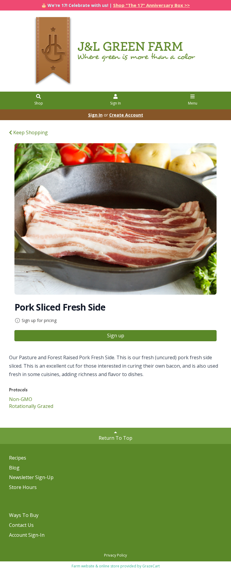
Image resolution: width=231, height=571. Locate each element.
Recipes (17, 457)
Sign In (115, 103)
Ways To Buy (23, 515)
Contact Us (21, 525)
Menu (192, 103)
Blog (14, 467)
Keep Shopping (30, 132)
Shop (38, 103)
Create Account (126, 115)
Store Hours (23, 487)
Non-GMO (20, 399)
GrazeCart (151, 566)
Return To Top (115, 438)
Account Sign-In (27, 535)
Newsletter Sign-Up (31, 477)
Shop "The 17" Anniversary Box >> (151, 5)
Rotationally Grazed (31, 406)
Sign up (115, 335)
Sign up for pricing (39, 320)
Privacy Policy (115, 555)
